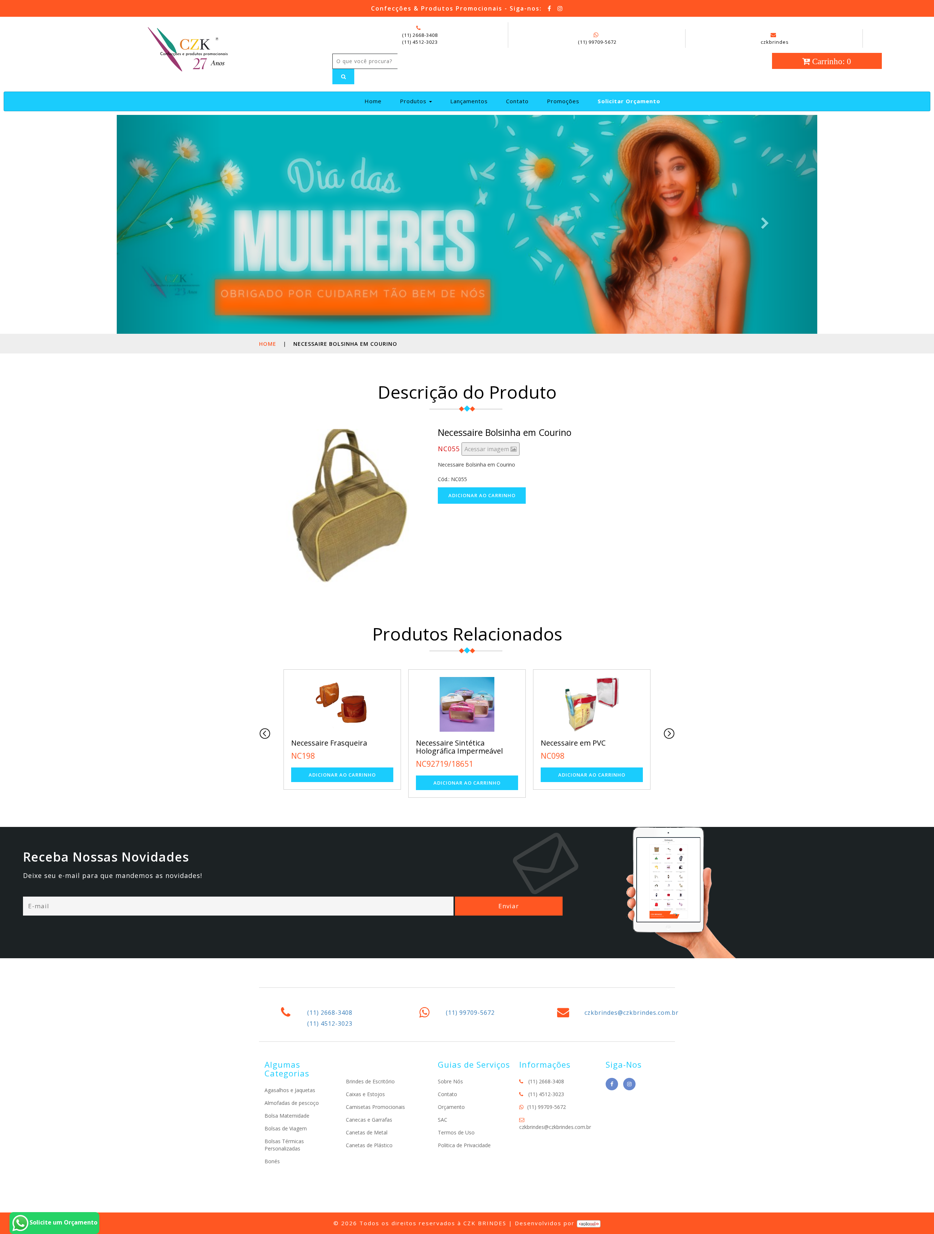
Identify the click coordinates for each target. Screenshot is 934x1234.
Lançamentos (469, 101)
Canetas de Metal (366, 1132)
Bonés (272, 1161)
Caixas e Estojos (365, 1094)
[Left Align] (343, 76)
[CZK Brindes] (187, 48)
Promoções (563, 101)
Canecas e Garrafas (369, 1119)
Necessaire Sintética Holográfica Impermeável (334, 747)
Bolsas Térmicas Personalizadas (284, 1145)
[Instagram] (560, 8)
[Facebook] (550, 8)
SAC (442, 1119)
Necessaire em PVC (448, 743)
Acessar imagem (487, 449)
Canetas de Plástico (369, 1145)
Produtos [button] (414, 101)
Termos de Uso (456, 1132)
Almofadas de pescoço (292, 1102)
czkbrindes (775, 42)
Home (375, 101)
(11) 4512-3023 (420, 42)
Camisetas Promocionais (375, 1106)
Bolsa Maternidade (287, 1115)
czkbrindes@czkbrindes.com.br (631, 1013)
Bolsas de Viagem (286, 1128)
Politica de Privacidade (464, 1145)
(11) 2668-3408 (420, 35)
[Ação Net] (589, 1223)
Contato (517, 101)
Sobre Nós (450, 1081)
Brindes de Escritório (370, 1081)
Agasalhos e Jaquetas (290, 1090)
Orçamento (451, 1106)
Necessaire (559, 743)
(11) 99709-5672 (597, 42)
